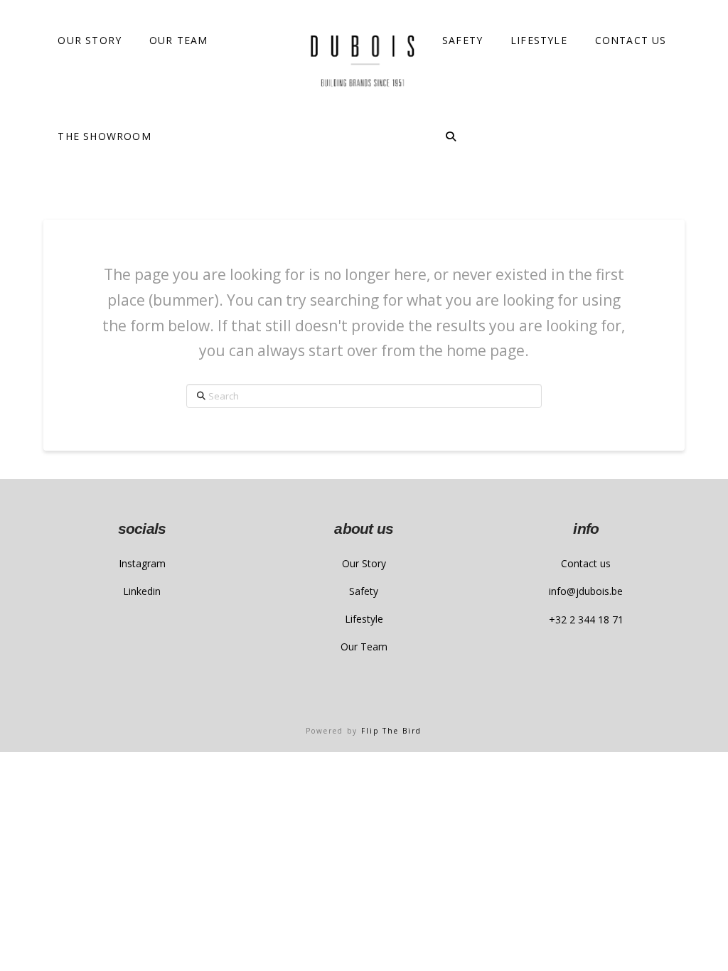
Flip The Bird (391, 731)
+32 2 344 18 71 (586, 619)
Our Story (364, 563)
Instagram (142, 563)
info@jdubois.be (586, 591)
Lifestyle (364, 619)
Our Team (364, 646)
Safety (363, 591)
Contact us (586, 563)
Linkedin (142, 591)
